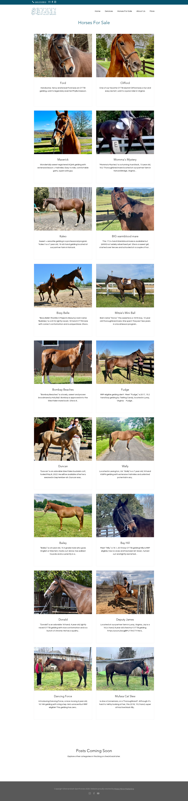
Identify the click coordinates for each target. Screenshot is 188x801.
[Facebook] (93, 793)
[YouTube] (98, 793)
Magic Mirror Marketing (124, 789)
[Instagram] (89, 793)
